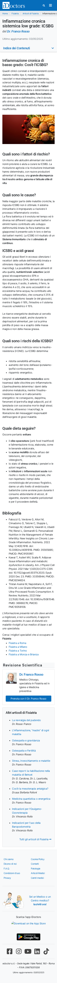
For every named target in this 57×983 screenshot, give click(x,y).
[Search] (43, 5)
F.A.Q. (7, 868)
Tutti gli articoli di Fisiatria (34, 839)
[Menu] (50, 5)
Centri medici (37, 878)
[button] (28, 48)
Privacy (7, 878)
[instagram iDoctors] (19, 951)
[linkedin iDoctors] (37, 951)
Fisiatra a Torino (18, 650)
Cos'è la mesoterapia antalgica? (30, 788)
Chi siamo (9, 859)
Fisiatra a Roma (17, 643)
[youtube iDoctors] (28, 951)
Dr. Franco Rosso (18, 31)
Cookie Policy (37, 859)
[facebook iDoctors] (9, 951)
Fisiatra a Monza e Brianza (23, 654)
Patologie (35, 868)
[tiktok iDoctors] (46, 951)
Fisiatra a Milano (18, 646)
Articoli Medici (38, 873)
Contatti (35, 863)
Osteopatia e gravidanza (26, 740)
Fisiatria (15, 13)
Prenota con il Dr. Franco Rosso (28, 698)
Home (5, 13)
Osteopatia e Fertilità (24, 750)
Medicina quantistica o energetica (31, 798)
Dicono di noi (10, 863)
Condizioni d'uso (12, 873)
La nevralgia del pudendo (26, 720)
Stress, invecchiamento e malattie (31, 760)
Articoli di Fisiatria (31, 13)
